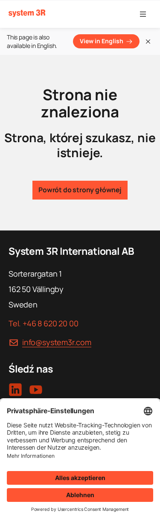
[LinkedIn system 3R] (15, 389)
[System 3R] (27, 13)
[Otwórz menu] (142, 14)
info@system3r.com (56, 342)
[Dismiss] (148, 41)
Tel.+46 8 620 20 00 (43, 323)
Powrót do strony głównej (80, 189)
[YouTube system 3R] (36, 389)
